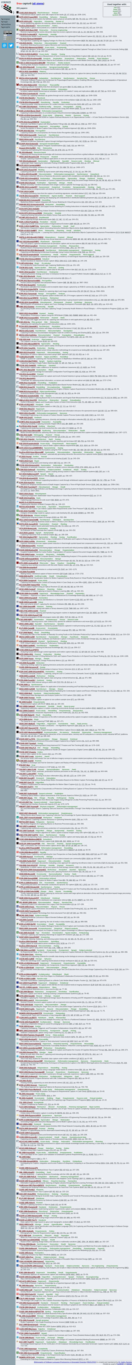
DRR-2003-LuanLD (26, 1000)
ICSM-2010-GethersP (27, 470)
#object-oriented (54, 470)
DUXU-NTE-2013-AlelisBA (29, 209)
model (115, 11)
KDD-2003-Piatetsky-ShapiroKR (31, 1035)
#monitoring (45, 102)
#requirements (75, 255)
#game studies (57, 196)
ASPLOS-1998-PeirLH (27, 1177)
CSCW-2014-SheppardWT (29, 102)
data (115, 13)
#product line (82, 78)
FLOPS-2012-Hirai (26, 263)
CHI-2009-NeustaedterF (28, 567)
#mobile (54, 34)
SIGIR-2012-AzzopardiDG (29, 318)
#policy (48, 1312)
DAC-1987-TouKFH (26, 1342)
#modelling (43, 17)
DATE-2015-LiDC (25, 21)
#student (77, 230)
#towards (63, 17)
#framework (45, 241)
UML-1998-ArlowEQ (26, 1172)
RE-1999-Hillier (25, 1157)
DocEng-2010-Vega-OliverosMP (31, 452)
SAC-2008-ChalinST (27, 711)
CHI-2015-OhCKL (25, 43)
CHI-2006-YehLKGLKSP (28, 865)
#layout (54, 907)
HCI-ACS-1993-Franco (27, 1281)
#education (57, 465)
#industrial (49, 204)
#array (47, 1035)
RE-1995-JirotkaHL (26, 1231)
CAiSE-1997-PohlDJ (27, 1190)
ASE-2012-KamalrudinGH (29, 255)
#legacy (56, 902)
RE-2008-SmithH (25, 702)
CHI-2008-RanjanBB (27, 663)
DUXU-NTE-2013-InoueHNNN (30, 213)
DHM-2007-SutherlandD (28, 793)
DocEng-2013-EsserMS (28, 174)
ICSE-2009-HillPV (25, 619)
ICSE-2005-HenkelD (26, 933)
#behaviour (54, 298)
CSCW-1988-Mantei (26, 1338)
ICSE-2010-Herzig (26, 515)
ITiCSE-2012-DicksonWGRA (30, 259)
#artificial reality (45, 107)
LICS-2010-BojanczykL (28, 528)
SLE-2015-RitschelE (27, 67)
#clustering (49, 21)
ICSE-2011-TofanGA (26, 439)
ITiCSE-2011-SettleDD (27, 365)
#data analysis (58, 1035)
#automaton (43, 528)
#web (99, 187)
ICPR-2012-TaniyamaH (28, 294)
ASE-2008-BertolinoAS (28, 641)
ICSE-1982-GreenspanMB (29, 1353)
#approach (43, 126)
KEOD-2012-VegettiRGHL (29, 302)
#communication (50, 732)
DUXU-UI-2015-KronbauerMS (30, 58)
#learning (60, 230)
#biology (42, 865)
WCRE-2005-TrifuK (26, 915)
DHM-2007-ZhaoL (26, 798)
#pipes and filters (51, 357)
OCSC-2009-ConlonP (27, 589)
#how (40, 230)
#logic (36, 263)
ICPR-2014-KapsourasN (28, 126)
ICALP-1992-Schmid (27, 1298)
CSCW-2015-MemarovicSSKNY (31, 47)
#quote (98, 452)
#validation (53, 383)
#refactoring (84, 933)
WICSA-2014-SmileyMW (28, 78)
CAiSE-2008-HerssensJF (28, 667)
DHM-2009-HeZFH (26, 576)
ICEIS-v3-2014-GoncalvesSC (30, 115)
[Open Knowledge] (8, 35)
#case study (49, 47)
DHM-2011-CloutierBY (27, 383)
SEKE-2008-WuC (25, 693)
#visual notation (96, 1098)
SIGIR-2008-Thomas (27, 698)
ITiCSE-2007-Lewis (26, 756)
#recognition (68, 107)
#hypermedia (54, 1281)
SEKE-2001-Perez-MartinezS (30, 1089)
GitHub (129, 1364)
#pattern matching (54, 361)
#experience (69, 58)
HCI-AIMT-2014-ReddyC (28, 107)
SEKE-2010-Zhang (26, 494)
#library (45, 1181)
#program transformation (59, 67)
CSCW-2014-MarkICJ (27, 98)
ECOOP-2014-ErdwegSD (28, 144)
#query (64, 1137)
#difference (41, 365)
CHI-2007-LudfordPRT (27, 774)
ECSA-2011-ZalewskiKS (28, 326)
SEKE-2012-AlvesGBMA (28, 313)
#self (72, 226)
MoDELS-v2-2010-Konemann (30, 502)
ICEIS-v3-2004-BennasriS (29, 963)
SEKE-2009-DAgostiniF (28, 598)
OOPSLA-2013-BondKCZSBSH (31, 237)
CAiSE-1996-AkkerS (27, 1203)
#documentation (43, 26)
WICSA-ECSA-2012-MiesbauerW (31, 250)
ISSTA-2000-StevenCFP (28, 1128)
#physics (53, 17)
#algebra (41, 1329)
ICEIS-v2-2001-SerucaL (28, 1085)
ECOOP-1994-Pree (26, 1257)
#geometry (52, 183)
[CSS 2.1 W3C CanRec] (8, 41)
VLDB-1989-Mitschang (28, 1329)
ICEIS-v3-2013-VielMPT (28, 230)
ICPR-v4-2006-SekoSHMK (29, 891)
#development (45, 302)
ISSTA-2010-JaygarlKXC (28, 524)
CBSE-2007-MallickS (27, 724)
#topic (39, 276)
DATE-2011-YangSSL (27, 348)
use (115, 7)
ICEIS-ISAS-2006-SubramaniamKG (32, 870)
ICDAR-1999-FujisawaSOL (29, 1133)
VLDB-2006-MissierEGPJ (28, 852)
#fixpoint (48, 1235)
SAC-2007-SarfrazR (26, 831)
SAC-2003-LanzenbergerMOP (30, 1048)
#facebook (41, 98)
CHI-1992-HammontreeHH (29, 1303)
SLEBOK (120, 1364)
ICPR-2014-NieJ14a (26, 131)
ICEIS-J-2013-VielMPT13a (29, 226)
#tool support (79, 196)
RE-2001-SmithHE (26, 1098)
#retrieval (91, 178)
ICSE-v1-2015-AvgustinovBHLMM (32, 63)
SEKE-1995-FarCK (26, 1224)
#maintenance (87, 250)
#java (53, 563)
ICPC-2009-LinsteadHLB (28, 563)
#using (62, 54)
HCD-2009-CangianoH (27, 580)
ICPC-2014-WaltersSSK (28, 85)
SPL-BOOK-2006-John (28, 902)
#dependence (50, 237)
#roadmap (65, 1194)
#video (55, 26)
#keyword (64, 739)
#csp (33, 765)
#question (52, 507)
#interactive (43, 30)
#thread (96, 161)
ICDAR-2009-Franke (27, 554)
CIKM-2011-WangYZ (27, 409)
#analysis (47, 58)
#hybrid (43, 728)
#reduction (41, 348)
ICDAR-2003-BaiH (26, 1005)
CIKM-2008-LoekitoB (27, 676)
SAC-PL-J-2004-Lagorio (28, 987)
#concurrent (40, 628)
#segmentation (68, 550)
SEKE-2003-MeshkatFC (28, 1039)
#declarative (87, 1290)
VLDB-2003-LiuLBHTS (28, 1018)
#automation (45, 122)
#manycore (44, 157)
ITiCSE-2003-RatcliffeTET (29, 1022)
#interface (50, 1148)
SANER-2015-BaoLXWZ (28, 30)
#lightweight (43, 34)
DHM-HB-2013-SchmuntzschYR (31, 204)
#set (56, 1294)
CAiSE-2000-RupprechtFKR (30, 1115)
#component (64, 950)
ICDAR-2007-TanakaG (27, 743)
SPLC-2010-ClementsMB (28, 520)
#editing (42, 426)
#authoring (46, 430)
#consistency (45, 255)
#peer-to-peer (69, 706)
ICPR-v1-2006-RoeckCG (28, 883)
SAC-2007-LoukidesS (27, 826)
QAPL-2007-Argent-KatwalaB (30, 818)
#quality (56, 102)
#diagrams (59, 115)
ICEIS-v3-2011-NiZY (26, 404)
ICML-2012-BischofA (27, 276)
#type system (94, 1107)
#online (36, 457)
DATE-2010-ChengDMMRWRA (31, 448)
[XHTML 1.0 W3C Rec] (8, 37)
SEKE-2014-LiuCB (26, 139)
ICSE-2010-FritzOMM (27, 511)
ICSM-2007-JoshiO (26, 761)
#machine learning (61, 1044)
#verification (72, 537)
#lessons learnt (40, 152)
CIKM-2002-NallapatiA (27, 1068)
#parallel (65, 161)
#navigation (68, 331)
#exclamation (57, 933)
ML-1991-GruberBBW (27, 1316)
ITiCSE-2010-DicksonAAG (29, 465)
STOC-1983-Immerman (28, 1349)
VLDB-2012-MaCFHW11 (28, 361)
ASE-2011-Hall (24, 339)
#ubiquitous (77, 1161)
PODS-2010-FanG (26, 461)
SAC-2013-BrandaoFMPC (29, 241)
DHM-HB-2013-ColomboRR (29, 200)
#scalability (67, 891)
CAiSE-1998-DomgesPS (28, 1168)
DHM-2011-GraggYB (27, 387)
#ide (38, 148)
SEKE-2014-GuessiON (27, 135)
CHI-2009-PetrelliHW (27, 572)
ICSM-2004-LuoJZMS (27, 950)
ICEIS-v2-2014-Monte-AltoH (29, 111)
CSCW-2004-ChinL (26, 954)
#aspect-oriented (45, 793)
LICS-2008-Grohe (25, 719)
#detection (38, 43)
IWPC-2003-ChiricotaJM (28, 1031)
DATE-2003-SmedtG (27, 996)
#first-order (44, 563)
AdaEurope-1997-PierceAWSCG (31, 1185)
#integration (60, 1013)
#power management (74, 844)
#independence (43, 1194)
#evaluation (57, 58)
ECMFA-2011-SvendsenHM (29, 422)
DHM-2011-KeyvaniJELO (28, 391)
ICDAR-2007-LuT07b (27, 739)
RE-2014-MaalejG (25, 152)
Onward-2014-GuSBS (27, 148)
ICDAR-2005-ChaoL (26, 907)
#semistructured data (78, 1137)
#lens (51, 891)
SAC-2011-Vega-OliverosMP (30, 430)
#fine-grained (36, 322)
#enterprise (53, 272)
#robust (55, 13)
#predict (60, 624)
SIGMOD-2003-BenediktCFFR (30, 1013)
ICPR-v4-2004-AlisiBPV (28, 974)
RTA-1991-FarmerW (26, 1320)
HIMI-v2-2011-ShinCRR (28, 400)
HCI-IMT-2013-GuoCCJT (28, 217)
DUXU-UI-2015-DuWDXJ (28, 54)
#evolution (66, 187)
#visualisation (79, 335)
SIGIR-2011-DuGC (26, 417)
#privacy (40, 826)
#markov (60, 563)
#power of (60, 21)
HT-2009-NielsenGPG (27, 546)
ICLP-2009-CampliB (26, 628)
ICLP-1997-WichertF (27, 1198)
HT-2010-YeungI (25, 457)
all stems (38, 3)
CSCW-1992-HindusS (27, 1307)
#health (51, 307)
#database (53, 983)
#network (38, 417)
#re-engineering (53, 387)
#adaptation (43, 78)
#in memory (64, 732)
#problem (66, 1161)
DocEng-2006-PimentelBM (29, 848)
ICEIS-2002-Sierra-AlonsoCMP (31, 1061)
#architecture (56, 78)
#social (42, 94)
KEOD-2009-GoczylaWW (28, 593)
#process (57, 107)
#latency (42, 71)
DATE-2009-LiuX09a (27, 541)
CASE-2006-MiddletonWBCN (30, 839)
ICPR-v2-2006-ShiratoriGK (29, 887)
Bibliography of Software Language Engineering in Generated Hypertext (60, 1362)
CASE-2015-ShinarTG (27, 13)
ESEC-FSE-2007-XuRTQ (28, 835)
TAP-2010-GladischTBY (28, 537)
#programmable (79, 187)
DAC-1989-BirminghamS (28, 1325)
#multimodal (44, 217)
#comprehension (45, 928)
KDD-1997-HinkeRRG (27, 1194)
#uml (47, 404)
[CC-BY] (8, 33)
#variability (57, 422)
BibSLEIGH (91, 1362)
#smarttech (94, 174)
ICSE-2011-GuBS (25, 435)
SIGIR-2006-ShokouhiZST (29, 898)
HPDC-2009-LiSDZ (26, 624)
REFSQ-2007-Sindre (27, 822)
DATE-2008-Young (26, 659)
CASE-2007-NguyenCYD (28, 728)
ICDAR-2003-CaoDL (27, 1009)
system (115, 15)
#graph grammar (42, 1320)
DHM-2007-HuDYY (26, 787)
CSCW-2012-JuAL (26, 268)
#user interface (103, 58)
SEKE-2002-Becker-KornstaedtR (32, 1072)
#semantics (46, 422)
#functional (43, 1211)
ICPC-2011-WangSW (27, 370)
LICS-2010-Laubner (26, 533)
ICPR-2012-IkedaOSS (27, 285)
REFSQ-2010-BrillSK (27, 507)
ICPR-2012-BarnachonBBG (29, 281)
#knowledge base (57, 593)
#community (62, 47)
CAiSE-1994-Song (26, 1253)
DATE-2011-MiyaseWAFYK (29, 344)
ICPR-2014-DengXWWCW (29, 122)
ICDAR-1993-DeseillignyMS (29, 1277)
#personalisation (53, 769)
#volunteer (65, 102)
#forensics (50, 554)
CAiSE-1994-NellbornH (28, 1248)
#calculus (35, 339)
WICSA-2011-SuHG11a (28, 335)
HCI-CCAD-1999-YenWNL (29, 1141)
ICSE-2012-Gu (24, 322)
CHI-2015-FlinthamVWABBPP (30, 39)
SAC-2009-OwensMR (27, 606)
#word (50, 474)
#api (37, 933)
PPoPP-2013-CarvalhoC (28, 246)
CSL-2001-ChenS (26, 1102)
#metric (54, 54)
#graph (42, 361)
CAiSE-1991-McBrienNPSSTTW (31, 1312)
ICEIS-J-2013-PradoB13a (28, 222)
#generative (72, 178)
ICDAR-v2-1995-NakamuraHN (30, 1216)
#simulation (62, 89)
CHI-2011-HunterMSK (27, 374)
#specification (57, 1224)
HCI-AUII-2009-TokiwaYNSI (29, 585)
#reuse (92, 78)
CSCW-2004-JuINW (26, 959)
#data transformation (48, 391)
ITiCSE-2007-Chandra (27, 752)
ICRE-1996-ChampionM (28, 1207)
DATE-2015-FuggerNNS (28, 17)
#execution (54, 1244)
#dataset (40, 606)
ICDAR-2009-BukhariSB (28, 550)
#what (40, 602)
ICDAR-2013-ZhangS (27, 183)
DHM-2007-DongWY (27, 778)
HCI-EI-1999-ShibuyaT (27, 1148)
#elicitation (57, 520)
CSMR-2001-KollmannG (28, 1076)
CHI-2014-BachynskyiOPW (29, 89)
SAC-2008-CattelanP (27, 706)
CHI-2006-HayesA (26, 857)
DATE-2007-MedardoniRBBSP (31, 732)
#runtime (63, 246)
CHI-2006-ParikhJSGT (27, 861)
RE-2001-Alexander (26, 1094)
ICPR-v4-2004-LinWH (27, 979)
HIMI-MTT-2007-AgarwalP (29, 806)
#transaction (74, 246)
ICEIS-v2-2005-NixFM (27, 924)
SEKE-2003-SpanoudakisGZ (30, 1044)
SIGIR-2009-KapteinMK (28, 602)
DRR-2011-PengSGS (27, 352)
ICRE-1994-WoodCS (27, 1272)
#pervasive (56, 241)
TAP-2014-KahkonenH (28, 161)
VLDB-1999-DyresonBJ (28, 1137)
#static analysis (64, 63)
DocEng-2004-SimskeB (28, 941)
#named (63, 43)
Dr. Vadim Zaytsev (125, 1362)
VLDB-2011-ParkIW (26, 357)
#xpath (53, 528)
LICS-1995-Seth (25, 1235)
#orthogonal (61, 798)
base (115, 9)
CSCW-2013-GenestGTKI (28, 196)
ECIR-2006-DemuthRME (28, 878)
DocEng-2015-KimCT (27, 26)
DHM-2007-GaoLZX (26, 782)
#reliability (61, 554)
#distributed (44, 196)
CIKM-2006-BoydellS (27, 874)
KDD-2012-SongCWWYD (28, 298)
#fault (51, 370)
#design (64, 637)
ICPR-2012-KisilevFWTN (28, 289)
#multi (69, 183)
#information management (52, 111)
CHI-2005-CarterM (26, 920)
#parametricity (49, 448)
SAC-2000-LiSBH (25, 1124)
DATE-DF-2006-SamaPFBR (29, 844)
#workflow (64, 357)
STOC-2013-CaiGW (26, 191)
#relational (67, 470)
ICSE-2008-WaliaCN (26, 715)
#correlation (41, 924)
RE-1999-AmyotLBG (27, 1152)
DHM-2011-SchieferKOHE (29, 396)
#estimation (41, 183)
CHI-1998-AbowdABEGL (28, 1161)
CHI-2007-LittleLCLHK (27, 769)
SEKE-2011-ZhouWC (27, 413)
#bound (39, 996)
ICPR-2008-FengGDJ (27, 680)
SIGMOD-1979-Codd (27, 1357)
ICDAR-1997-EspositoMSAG (30, 1181)
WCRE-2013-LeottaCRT (28, 187)
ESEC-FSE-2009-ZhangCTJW (30, 615)
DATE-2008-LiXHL (26, 654)
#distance (41, 589)
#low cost (52, 268)
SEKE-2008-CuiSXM (27, 689)
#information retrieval (47, 878)
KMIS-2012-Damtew (26, 307)
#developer (51, 63)
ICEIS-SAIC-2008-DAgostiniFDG (31, 672)
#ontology (78, 302)
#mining (49, 606)
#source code (76, 161)
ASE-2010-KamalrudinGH (29, 443)
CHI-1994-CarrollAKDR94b (29, 1240)
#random (70, 831)
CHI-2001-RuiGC (25, 1081)
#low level (51, 426)
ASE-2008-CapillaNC (27, 645)
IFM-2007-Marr (24, 765)
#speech (101, 1248)
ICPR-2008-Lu (24, 685)
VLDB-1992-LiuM (25, 1290)
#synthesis (74, 637)
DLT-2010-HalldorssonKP (29, 474)
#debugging (38, 435)
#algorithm (38, 21)
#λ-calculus (46, 263)
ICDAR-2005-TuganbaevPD (29, 911)
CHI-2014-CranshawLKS (28, 94)
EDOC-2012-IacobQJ (27, 272)
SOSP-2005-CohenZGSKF (29, 937)
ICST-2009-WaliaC (26, 632)
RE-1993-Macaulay (26, 1285)
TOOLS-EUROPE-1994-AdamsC (31, 1261)
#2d (38, 748)
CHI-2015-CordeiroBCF (28, 34)
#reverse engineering (59, 30)
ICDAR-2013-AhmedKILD (29, 178)
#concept (49, 1072)
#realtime (62, 1185)
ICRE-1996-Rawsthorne (28, 1211)
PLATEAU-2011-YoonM (28, 426)
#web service (82, 724)
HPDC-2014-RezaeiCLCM (29, 157)
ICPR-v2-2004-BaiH (26, 967)
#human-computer (48, 89)
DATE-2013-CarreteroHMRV (30, 165)
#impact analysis (40, 515)
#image (82, 178)
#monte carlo (42, 979)
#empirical (56, 187)
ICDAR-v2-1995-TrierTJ (28, 1220)
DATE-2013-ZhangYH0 (28, 170)
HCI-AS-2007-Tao (25, 802)
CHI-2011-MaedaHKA (27, 378)
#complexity (39, 1102)
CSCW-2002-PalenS (27, 1057)
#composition (41, 67)
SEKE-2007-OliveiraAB (28, 813)
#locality (51, 798)
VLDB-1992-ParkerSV (27, 1294)
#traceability (54, 85)
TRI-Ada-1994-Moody (27, 1244)
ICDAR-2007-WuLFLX (27, 748)
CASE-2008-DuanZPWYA (29, 650)
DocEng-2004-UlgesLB (28, 946)
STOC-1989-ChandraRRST (29, 1333)
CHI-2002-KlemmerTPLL (28, 1052)
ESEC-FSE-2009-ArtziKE (28, 611)
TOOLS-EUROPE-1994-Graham (31, 1266)
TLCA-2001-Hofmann (27, 1107)
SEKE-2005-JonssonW (28, 928)
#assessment (44, 187)
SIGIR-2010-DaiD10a (27, 498)
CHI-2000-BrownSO (26, 1111)
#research (40, 778)
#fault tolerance (43, 13)
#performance (69, 78)
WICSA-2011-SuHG (26, 331)
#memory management (48, 246)
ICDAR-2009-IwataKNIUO (29, 559)
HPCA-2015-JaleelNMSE (28, 71)
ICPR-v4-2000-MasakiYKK (29, 1120)
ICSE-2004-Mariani (26, 992)
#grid (51, 439)
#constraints (53, 628)
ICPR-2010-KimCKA (27, 483)
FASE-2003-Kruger (26, 1026)
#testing (87, 161)
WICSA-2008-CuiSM (27, 637)
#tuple (36, 461)
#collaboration (44, 974)
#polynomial (48, 533)
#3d (41, 396)
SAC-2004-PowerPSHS (28, 983)
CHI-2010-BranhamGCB (28, 478)
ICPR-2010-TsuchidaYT (28, 487)
